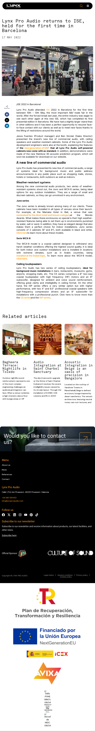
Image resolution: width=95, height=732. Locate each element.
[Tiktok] (36, 514)
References (7, 474)
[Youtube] (25, 514)
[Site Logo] (13, 6)
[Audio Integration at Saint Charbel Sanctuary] (47, 340)
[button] (81, 6)
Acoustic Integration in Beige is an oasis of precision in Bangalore (79, 370)
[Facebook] (3, 514)
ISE (48, 109)
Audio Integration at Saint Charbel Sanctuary (47, 367)
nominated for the (43, 215)
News (4, 469)
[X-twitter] (9, 514)
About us (6, 465)
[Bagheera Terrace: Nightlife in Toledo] (16, 340)
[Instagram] (20, 514)
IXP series (44, 297)
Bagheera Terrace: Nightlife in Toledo (14, 367)
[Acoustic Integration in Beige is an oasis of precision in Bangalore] (79, 340)
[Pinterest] (31, 514)
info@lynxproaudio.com (12, 501)
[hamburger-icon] (88, 6)
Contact (6, 479)
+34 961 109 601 (9, 497)
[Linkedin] (14, 514)
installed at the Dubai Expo (30, 255)
